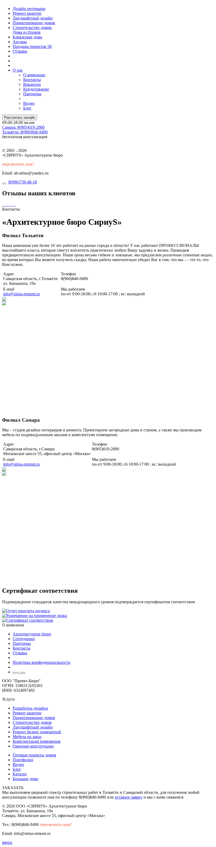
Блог (27, 108)
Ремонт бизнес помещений (37, 732)
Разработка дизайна (30, 708)
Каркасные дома (27, 37)
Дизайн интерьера (29, 8)
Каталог (20, 774)
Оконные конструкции (33, 746)
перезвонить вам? (18, 164)
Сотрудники (24, 638)
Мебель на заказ (27, 736)
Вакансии (32, 84)
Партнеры (32, 94)
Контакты (32, 79)
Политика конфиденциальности (41, 662)
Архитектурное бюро (32, 634)
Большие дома (25, 778)
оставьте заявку (129, 797)
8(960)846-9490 (25, 132)
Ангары (20, 41)
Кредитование (36, 89)
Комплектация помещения (36, 741)
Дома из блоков (27, 32)
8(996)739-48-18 (22, 182)
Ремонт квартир (27, 13)
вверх (7, 842)
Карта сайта (19, 672)
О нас (18, 70)
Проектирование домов (34, 23)
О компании (34, 75)
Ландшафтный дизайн (33, 18)
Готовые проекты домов (34, 755)
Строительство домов (32, 27)
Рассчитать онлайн (19, 117)
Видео (29, 103)
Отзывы (20, 51)
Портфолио (23, 760)
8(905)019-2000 (23, 127)
